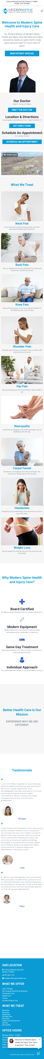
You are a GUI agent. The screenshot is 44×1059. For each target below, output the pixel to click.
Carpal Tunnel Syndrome (11, 1021)
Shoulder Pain (7, 1017)
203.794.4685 (25, 4)
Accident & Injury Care (10, 1000)
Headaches (6, 1014)
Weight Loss (6, 996)
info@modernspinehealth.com (15, 978)
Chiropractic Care (8, 993)
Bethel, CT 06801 (8, 972)
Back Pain (5, 1012)
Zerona (4, 998)
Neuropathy (6, 1025)
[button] (42, 11)
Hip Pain (5, 1023)
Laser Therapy (7, 989)
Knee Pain (5, 1019)
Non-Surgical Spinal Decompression (15, 991)
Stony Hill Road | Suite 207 (14, 970)
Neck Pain (5, 1010)
